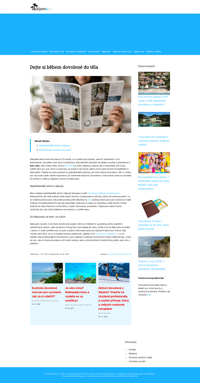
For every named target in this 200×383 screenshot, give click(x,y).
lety (89, 200)
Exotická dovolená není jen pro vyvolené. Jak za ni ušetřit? (47, 292)
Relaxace (106, 51)
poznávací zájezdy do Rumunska (103, 193)
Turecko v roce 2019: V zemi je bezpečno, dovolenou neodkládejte (151, 265)
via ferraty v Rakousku (106, 234)
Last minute (93, 51)
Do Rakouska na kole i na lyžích (55, 150)
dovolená (69, 165)
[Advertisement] (100, 33)
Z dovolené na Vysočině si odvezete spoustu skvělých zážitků (153, 140)
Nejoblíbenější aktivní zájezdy (54, 145)
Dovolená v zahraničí (76, 51)
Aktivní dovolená (39, 51)
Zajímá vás (139, 51)
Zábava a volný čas (122, 51)
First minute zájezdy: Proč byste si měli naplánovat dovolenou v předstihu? (153, 100)
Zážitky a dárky (153, 51)
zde (149, 294)
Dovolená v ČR (56, 51)
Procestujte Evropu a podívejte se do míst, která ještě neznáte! (153, 225)
